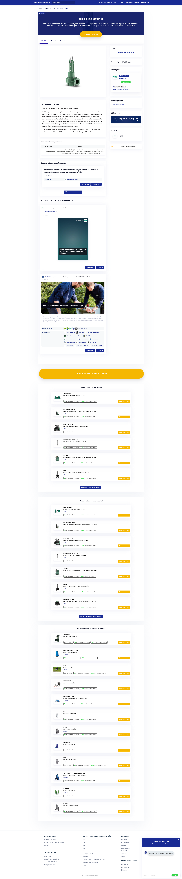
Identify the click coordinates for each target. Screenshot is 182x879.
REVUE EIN (48, 277)
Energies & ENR (88, 854)
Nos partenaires (49, 865)
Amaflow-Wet (84, 339)
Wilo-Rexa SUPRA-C (72, 179)
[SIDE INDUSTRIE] (76, 328)
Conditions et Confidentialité (54, 842)
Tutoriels (121, 2)
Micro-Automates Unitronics (74, 336)
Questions (102, 2)
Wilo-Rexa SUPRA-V (72, 339)
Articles (123, 854)
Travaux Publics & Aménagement (94, 859)
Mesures (85, 856)
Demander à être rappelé (120, 88)
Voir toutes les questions (73, 192)
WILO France (48, 208)
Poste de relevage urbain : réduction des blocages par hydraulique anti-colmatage (73, 251)
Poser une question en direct (121, 89)
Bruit (84, 848)
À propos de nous (50, 839)
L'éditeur (47, 845)
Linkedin (125, 870)
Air (84, 839)
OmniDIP (88, 336)
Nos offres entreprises (51, 859)
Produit (43, 41)
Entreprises (125, 842)
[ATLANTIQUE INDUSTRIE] (73, 328)
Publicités (47, 856)
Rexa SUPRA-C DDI (96, 346)
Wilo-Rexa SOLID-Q (93, 332)
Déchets (85, 851)
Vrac (84, 865)
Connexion (145, 2)
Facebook (125, 867)
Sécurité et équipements (91, 862)
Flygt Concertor (71, 332)
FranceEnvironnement (41, 3)
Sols (84, 845)
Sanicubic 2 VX (82, 342)
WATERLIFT (81, 332)
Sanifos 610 (93, 342)
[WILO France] (70, 328)
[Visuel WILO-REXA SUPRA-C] (72, 71)
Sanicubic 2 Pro (71, 342)
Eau (84, 842)
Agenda (137, 2)
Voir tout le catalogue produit (90, 487)
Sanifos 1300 (70, 346)
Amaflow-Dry (95, 339)
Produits (129, 2)
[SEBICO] (68, 328)
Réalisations (111, 2)
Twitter (125, 864)
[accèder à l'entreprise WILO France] (85, 220)
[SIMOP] (65, 328)
